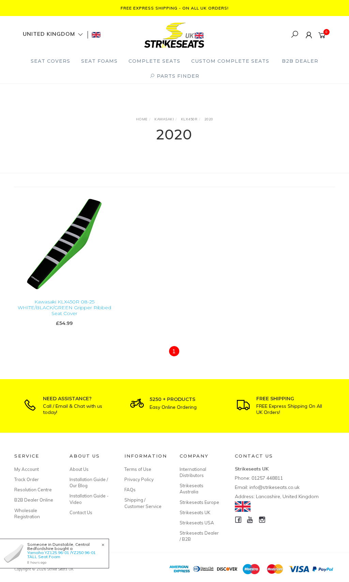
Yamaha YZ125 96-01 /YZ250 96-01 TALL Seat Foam (61, 554)
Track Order (26, 479)
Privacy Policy (139, 479)
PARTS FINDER (177, 76)
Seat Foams (99, 61)
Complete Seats (154, 61)
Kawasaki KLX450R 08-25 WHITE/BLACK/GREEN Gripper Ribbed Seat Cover (64, 307)
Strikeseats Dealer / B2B (199, 536)
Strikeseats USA (197, 522)
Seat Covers (50, 61)
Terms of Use (137, 469)
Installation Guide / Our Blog (89, 482)
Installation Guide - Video (89, 499)
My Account (26, 469)
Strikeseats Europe (199, 502)
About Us (79, 469)
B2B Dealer (300, 61)
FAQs (130, 489)
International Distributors (193, 472)
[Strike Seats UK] (174, 34)
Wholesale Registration (27, 513)
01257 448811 (267, 478)
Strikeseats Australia (191, 488)
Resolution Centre (33, 489)
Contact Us (81, 512)
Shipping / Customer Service (143, 503)
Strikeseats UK (195, 512)
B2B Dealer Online (33, 500)
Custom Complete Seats (230, 61)
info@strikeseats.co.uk (274, 487)
